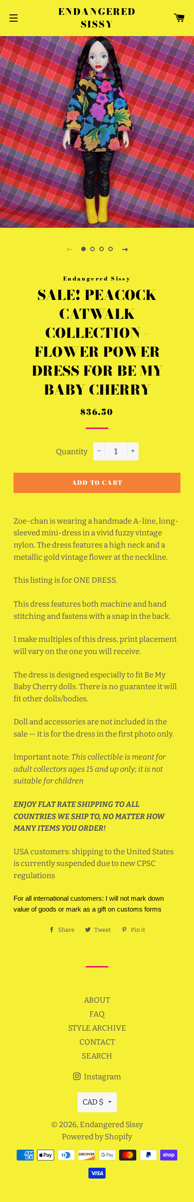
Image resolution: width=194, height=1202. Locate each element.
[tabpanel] (97, 131)
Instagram (102, 1077)
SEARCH (97, 1056)
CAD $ (93, 1102)
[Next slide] (125, 249)
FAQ (97, 1014)
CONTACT (97, 1042)
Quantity (72, 451)
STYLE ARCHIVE (97, 1028)
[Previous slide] (69, 249)
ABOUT (97, 1000)
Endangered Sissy (97, 18)
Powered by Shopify (97, 1137)
